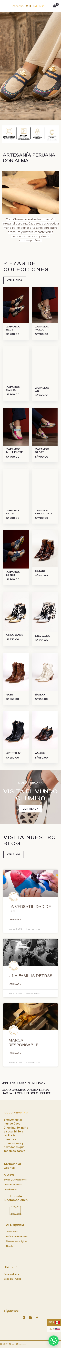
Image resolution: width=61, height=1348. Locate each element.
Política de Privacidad (16, 1236)
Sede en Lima (11, 1274)
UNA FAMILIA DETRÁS (30, 975)
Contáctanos (10, 1189)
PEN (51, 1322)
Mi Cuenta (9, 1174)
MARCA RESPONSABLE (23, 1042)
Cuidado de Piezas (13, 1184)
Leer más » (14, 919)
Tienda (9, 1246)
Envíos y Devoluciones (15, 1179)
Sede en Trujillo (13, 1279)
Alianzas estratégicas (16, 1241)
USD (51, 1328)
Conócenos (12, 1231)
